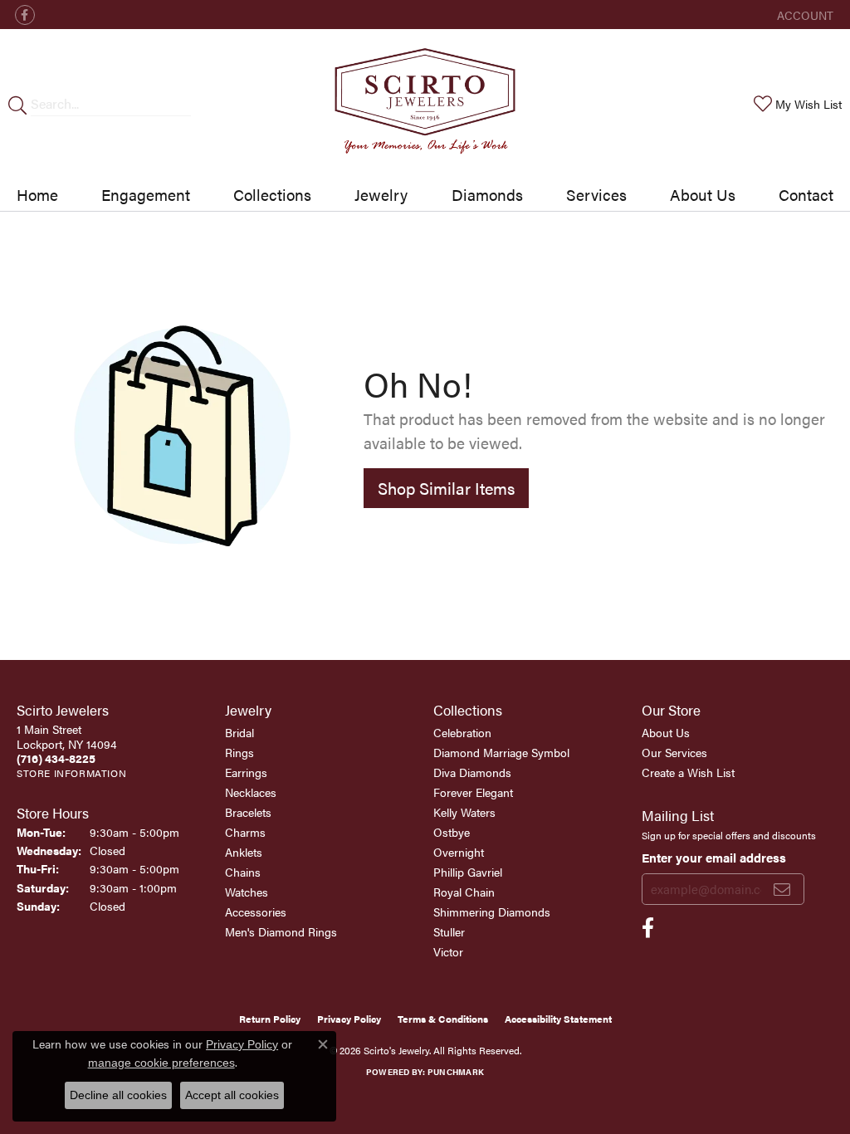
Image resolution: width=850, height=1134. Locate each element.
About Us (702, 194)
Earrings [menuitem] (246, 772)
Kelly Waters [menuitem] (464, 812)
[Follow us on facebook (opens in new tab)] (25, 15)
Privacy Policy (349, 1018)
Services (596, 194)
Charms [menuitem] (245, 832)
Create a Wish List (688, 772)
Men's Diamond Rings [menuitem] (281, 931)
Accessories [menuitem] (255, 911)
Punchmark (455, 1072)
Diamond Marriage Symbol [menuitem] (501, 752)
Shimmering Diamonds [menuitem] (491, 911)
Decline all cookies (118, 1095)
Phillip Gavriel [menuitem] (467, 871)
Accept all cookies (232, 1095)
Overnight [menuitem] (458, 851)
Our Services (674, 752)
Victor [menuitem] (448, 951)
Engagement (145, 194)
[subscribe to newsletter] (782, 889)
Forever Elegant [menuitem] (473, 792)
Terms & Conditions (443, 1018)
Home (37, 194)
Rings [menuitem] (239, 752)
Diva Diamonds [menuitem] (472, 772)
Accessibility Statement (558, 1018)
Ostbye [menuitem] (451, 832)
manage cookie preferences (161, 1062)
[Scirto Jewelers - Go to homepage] (425, 103)
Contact (806, 194)
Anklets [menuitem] (243, 851)
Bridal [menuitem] (239, 732)
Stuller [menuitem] (449, 931)
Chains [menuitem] (243, 871)
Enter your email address (714, 857)
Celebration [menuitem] (462, 732)
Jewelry (381, 194)
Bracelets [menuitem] (248, 812)
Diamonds (487, 194)
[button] (803, 14)
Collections (272, 194)
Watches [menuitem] (246, 891)
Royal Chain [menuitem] (464, 891)
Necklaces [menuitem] (250, 792)
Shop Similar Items (446, 488)
